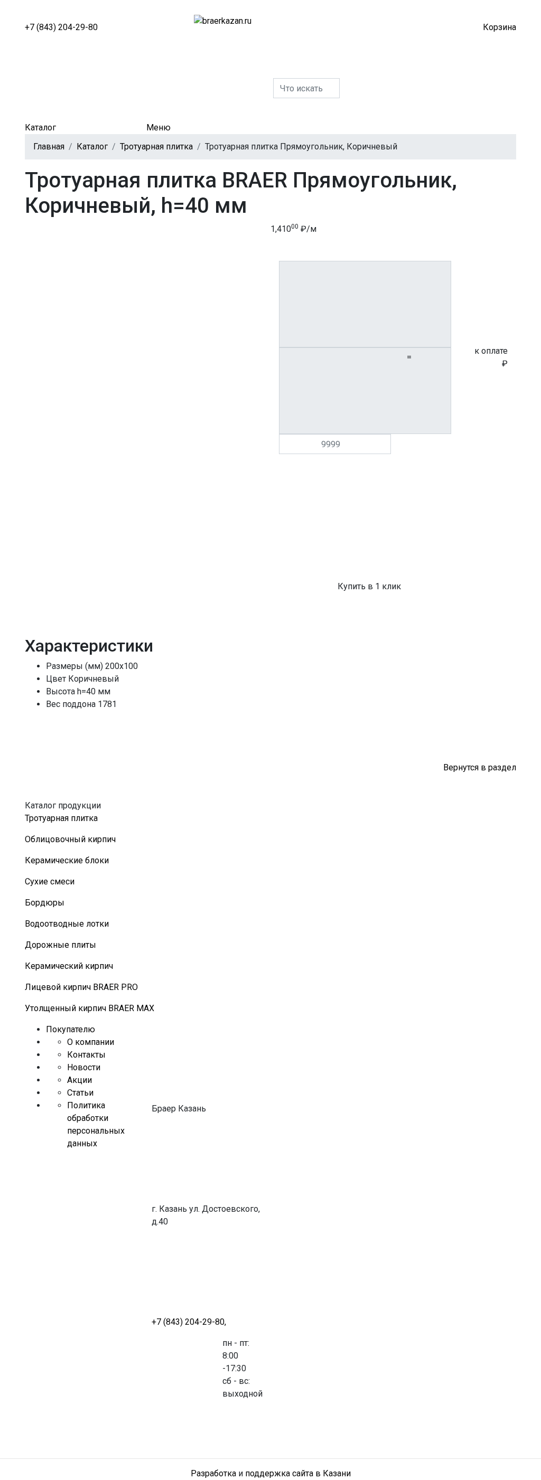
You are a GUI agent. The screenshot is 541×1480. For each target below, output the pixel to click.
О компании (90, 1042)
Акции (79, 1080)
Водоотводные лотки (67, 924)
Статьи (80, 1093)
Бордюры (44, 903)
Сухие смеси (49, 881)
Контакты (86, 1055)
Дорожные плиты (60, 945)
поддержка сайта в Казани (298, 1473)
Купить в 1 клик (369, 586)
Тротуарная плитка (61, 818)
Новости (83, 1067)
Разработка (213, 1473)
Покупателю (70, 1029)
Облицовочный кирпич (70, 839)
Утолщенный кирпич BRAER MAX (89, 1008)
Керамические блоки (67, 860)
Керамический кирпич (69, 966)
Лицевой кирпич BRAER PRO (81, 987)
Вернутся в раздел (479, 767)
